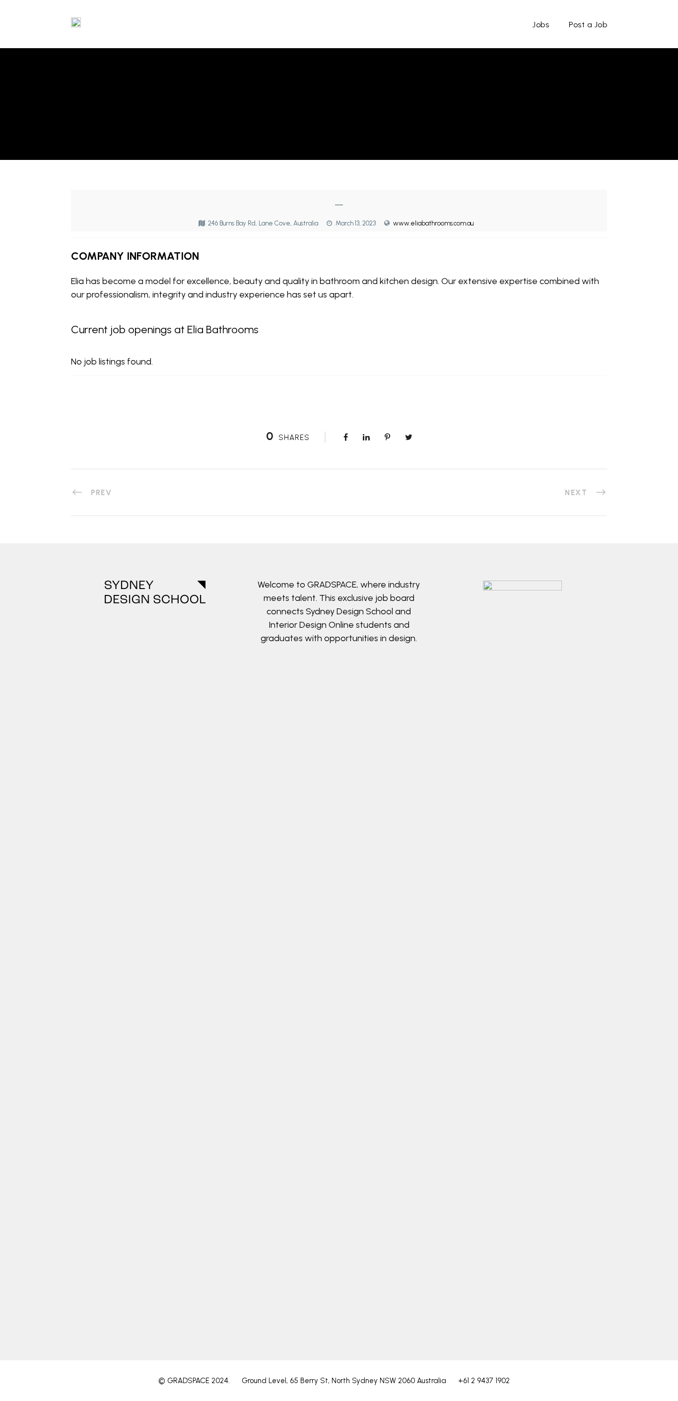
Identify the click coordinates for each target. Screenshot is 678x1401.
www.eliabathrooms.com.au (433, 223)
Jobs (541, 24)
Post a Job (588, 24)
